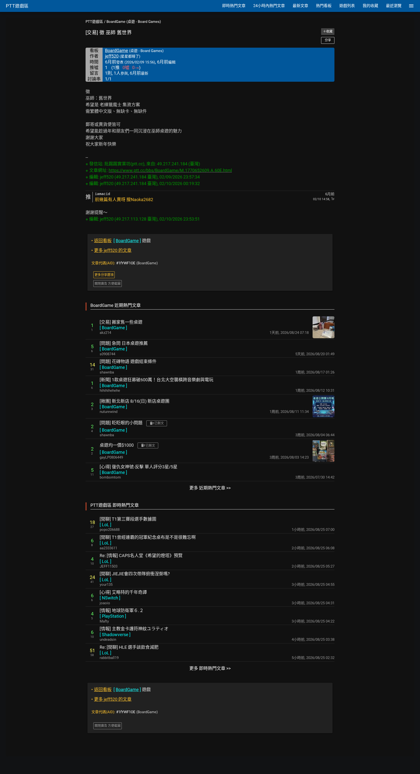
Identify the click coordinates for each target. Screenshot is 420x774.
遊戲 (121, 240)
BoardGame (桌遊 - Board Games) (133, 21)
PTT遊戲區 (94, 21)
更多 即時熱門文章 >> (210, 668)
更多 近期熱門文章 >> (210, 487)
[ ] (113, 327)
